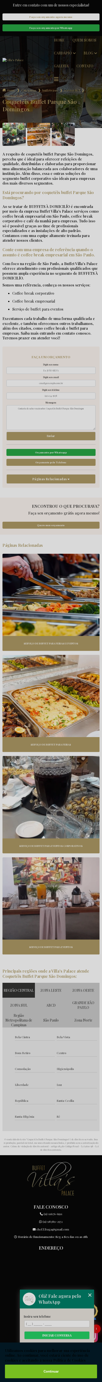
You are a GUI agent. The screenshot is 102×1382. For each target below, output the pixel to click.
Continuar (51, 1371)
